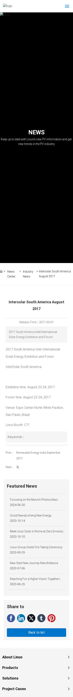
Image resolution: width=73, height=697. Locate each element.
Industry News (28, 274)
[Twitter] (31, 618)
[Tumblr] (41, 618)
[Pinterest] (51, 618)
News (36, 132)
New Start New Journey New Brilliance (34, 563)
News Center (11, 274)
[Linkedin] (21, 618)
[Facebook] (11, 618)
